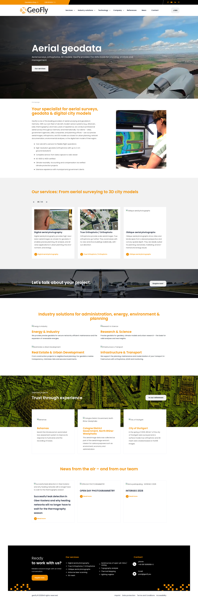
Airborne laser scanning (77, 572)
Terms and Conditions (146, 595)
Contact (155, 10)
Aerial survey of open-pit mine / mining (114, 564)
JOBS (175, 10)
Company (117, 10)
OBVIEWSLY (49, 2)
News (144, 10)
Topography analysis (109, 568)
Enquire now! (158, 283)
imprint (117, 595)
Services (69, 10)
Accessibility (161, 595)
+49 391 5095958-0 (146, 564)
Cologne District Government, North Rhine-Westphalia (98, 431)
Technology (103, 10)
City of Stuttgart (138, 428)
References (132, 10)
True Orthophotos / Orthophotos (81, 566)
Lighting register (107, 574)
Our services (40, 68)
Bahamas (43, 428)
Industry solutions (85, 10)
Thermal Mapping (108, 571)
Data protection (128, 595)
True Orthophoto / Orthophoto (95, 254)
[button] (34, 202)
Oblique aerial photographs (140, 254)
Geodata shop (31, 2)
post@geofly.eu (144, 574)
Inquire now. (40, 578)
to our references (155, 397)
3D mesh (71, 575)
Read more (41, 518)
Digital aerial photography (47, 254)
